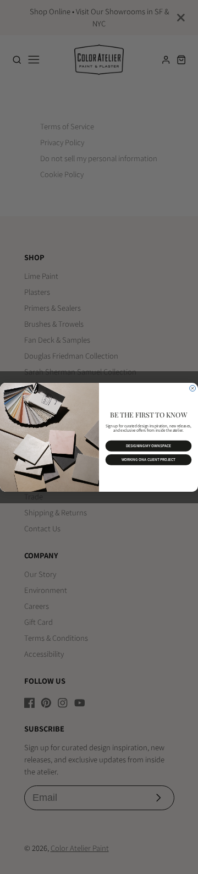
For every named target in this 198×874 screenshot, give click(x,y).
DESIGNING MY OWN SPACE (148, 445)
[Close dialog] (193, 388)
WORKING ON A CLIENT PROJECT (149, 459)
